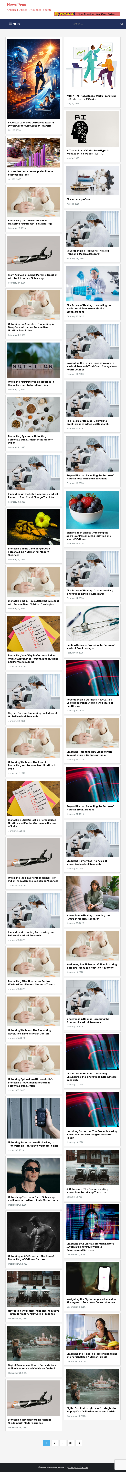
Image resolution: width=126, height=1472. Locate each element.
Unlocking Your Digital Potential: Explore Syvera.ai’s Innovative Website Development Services (90, 1246)
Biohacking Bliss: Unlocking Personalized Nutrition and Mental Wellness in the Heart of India (33, 823)
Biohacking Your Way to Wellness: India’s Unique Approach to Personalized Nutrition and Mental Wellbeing (33, 658)
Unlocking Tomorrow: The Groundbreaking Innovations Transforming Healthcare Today (91, 1134)
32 (71, 1443)
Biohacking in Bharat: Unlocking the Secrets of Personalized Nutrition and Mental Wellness (88, 535)
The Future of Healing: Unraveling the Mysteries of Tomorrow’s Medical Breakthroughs (89, 308)
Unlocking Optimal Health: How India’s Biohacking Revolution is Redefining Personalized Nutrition (30, 1082)
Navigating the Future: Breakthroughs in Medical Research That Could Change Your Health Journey (91, 366)
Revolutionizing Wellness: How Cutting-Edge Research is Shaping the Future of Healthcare (89, 702)
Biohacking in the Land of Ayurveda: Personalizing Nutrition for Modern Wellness (29, 551)
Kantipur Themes (78, 1467)
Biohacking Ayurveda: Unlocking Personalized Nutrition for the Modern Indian (30, 439)
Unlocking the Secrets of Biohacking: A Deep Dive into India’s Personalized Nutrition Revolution (31, 327)
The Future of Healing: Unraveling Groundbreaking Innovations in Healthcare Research (91, 1076)
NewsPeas (16, 4)
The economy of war (78, 199)
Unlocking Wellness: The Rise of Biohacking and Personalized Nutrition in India (32, 765)
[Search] (121, 24)
